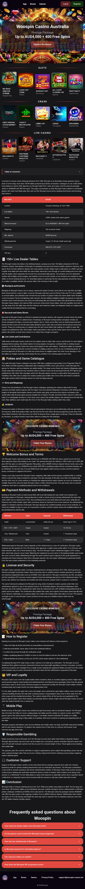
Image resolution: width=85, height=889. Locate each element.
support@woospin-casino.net (71, 877)
